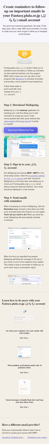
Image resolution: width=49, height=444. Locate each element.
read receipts (9, 121)
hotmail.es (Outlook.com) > (13, 437)
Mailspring (20, 78)
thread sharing (25, 121)
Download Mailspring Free (21, 130)
